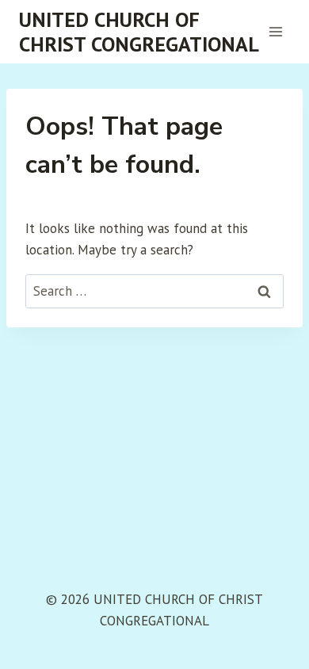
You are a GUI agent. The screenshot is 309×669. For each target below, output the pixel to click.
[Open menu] (275, 31)
